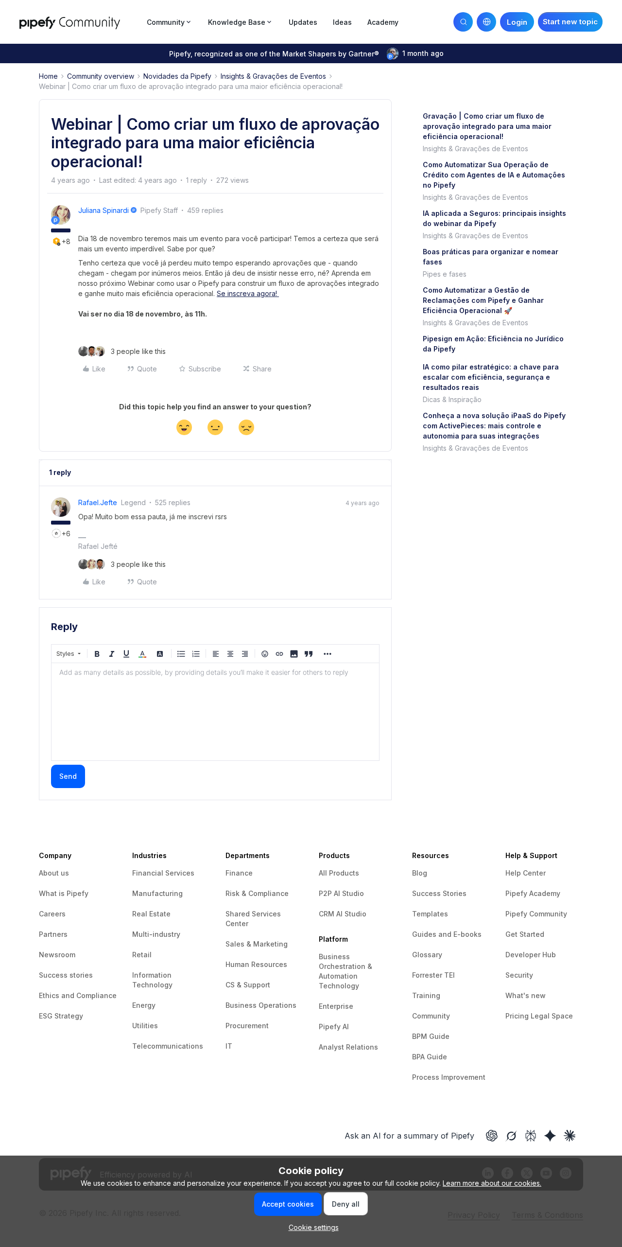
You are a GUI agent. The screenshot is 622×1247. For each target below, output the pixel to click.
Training (426, 995)
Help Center (525, 873)
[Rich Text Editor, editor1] (215, 711)
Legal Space (552, 1016)
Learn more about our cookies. (492, 1183)
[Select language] (486, 22)
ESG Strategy (61, 1016)
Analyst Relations (348, 1047)
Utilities (145, 1025)
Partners (53, 934)
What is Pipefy (63, 893)
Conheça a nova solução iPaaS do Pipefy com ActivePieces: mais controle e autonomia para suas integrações (494, 425)
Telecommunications (167, 1046)
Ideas (342, 22)
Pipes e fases (444, 274)
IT (228, 1046)
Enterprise (336, 1006)
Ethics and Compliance (78, 995)
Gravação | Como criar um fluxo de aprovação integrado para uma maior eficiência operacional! (487, 126)
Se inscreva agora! (248, 293)
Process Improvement (448, 1077)
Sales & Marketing (256, 944)
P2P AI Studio (341, 893)
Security (519, 975)
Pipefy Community (536, 914)
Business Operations (260, 1005)
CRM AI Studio (342, 914)
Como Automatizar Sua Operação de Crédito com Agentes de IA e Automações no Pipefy (494, 174)
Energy (144, 1005)
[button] (570, 22)
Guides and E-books (447, 934)
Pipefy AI (334, 1026)
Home (48, 76)
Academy (382, 22)
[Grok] (511, 1136)
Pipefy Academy (532, 893)
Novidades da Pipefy (177, 76)
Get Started (524, 934)
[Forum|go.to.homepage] (80, 21)
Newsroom (57, 954)
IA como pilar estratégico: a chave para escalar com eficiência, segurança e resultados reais (491, 377)
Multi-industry (156, 934)
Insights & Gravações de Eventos (273, 76)
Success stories (66, 975)
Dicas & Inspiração (452, 399)
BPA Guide (429, 1057)
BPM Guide (430, 1036)
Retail (142, 954)
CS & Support (247, 985)
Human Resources (256, 964)
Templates (430, 914)
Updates (303, 22)
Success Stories (439, 893)
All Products (339, 873)
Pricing (518, 1016)
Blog (419, 873)
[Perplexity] (530, 1136)
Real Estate (151, 914)
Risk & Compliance (257, 893)
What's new (525, 995)
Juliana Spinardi (103, 210)
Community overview (100, 76)
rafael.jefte (97, 502)
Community (431, 1016)
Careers (52, 914)
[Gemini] (550, 1136)
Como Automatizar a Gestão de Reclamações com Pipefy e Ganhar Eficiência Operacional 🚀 (483, 300)
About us (54, 873)
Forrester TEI (433, 975)
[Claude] (569, 1136)
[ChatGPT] (492, 1136)
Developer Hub (530, 954)
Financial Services (163, 873)
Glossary (427, 954)
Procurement (247, 1025)
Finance (239, 873)
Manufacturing (157, 893)
